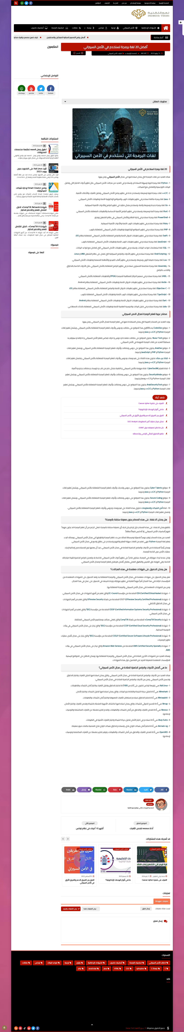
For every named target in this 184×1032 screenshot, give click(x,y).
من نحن (124, 3)
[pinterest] (20, 1028)
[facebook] (31, 3)
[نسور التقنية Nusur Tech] (150, 14)
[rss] (16, 1028)
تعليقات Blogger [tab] (161, 901)
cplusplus (140, 968)
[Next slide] (63, 839)
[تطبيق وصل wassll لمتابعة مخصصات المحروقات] (53, 149)
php (79, 968)
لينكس (101, 28)
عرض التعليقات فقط (90, 908)
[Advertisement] (63, 15)
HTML (116, 968)
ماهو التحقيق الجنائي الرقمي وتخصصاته (148, 433)
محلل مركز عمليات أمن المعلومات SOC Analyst (146, 421)
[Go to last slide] (68, 839)
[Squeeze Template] (168, 1028)
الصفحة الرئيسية (164, 3)
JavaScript (92, 968)
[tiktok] (25, 1028)
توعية (113, 28)
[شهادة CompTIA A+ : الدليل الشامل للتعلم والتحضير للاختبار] (53, 226)
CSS (127, 968)
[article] (90, 825)
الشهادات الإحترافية (148, 28)
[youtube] (29, 1028)
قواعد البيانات (52, 962)
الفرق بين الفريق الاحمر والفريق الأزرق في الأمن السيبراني (142, 415)
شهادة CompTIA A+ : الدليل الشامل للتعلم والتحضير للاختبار (31, 227)
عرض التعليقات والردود (70, 908)
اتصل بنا (115, 3)
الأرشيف (107, 3)
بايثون (78, 962)
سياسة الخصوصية (150, 3)
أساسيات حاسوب (37, 28)
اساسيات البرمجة (57, 28)
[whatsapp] (22, 3)
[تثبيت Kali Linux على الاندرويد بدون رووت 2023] (53, 168)
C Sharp (154, 968)
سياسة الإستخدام (135, 3)
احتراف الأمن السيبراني (115, 53)
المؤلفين (98, 3)
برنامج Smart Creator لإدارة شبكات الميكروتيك (31, 189)
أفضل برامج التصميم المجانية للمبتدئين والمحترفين (88, 37)
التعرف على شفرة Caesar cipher (151, 403)
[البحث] (16, 3)
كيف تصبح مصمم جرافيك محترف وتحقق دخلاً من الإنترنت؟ (37, 37)
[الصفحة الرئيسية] (165, 28)
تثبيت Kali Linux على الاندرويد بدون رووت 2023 (32, 170)
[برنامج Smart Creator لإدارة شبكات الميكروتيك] (53, 187)
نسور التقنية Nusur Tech (135, 1028)
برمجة (89, 28)
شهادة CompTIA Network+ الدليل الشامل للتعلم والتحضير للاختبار (31, 208)
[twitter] (26, 3)
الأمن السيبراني (128, 28)
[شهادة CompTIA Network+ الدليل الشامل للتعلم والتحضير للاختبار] (53, 207)
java (105, 968)
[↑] (92, 1025)
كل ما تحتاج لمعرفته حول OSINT (151, 427)
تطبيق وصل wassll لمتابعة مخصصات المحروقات (30, 150)
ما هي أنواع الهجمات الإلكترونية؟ (151, 409)
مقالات (75, 28)
